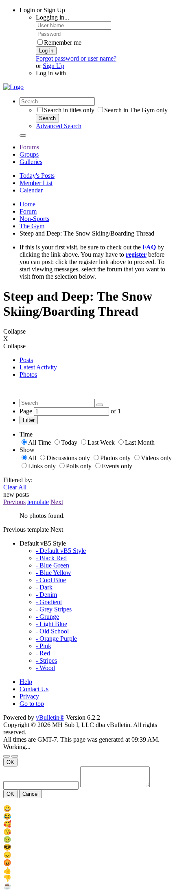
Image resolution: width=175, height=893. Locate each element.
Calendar (31, 190)
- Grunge (47, 616)
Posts (26, 359)
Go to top (32, 703)
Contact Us (34, 689)
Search (47, 118)
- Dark (44, 587)
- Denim (46, 594)
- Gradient (49, 601)
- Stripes (46, 660)
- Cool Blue (51, 579)
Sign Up (53, 65)
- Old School (52, 631)
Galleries (31, 161)
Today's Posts (37, 175)
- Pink (43, 645)
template (38, 501)
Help (26, 681)
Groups (29, 154)
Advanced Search (58, 125)
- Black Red (51, 558)
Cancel (30, 794)
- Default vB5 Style (61, 550)
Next (56, 501)
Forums (29, 147)
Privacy (29, 696)
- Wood (45, 667)
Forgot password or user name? (76, 58)
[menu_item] (87, 808)
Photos (28, 374)
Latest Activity (38, 367)
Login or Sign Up (42, 10)
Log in (46, 51)
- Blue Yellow (53, 572)
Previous (14, 501)
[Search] (23, 135)
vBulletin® (50, 717)
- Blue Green (52, 565)
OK (10, 762)
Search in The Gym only (136, 110)
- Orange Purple (56, 638)
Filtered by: (18, 479)
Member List (36, 182)
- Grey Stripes (54, 609)
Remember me (62, 42)
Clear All (14, 487)
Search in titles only (69, 110)
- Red (43, 653)
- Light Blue (51, 623)
